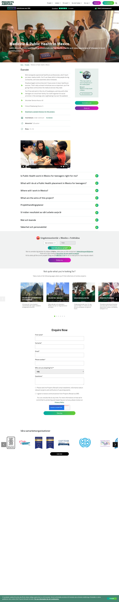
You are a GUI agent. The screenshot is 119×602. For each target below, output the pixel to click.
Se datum (49, 118)
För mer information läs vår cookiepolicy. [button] (46, 599)
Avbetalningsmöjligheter (85, 251)
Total (62, 242)
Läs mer (59, 454)
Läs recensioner (85, 94)
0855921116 (60, 255)
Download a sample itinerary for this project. (40, 112)
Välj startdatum (49, 243)
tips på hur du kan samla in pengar (67, 253)
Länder (57, 3)
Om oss (86, 3)
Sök (115, 3)
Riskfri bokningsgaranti (104, 8)
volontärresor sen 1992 (23, 8)
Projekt (49, 3)
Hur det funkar (76, 3)
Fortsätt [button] (112, 598)
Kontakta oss (108, 3)
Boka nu (96, 3)
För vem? (65, 3)
